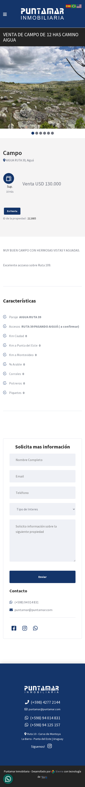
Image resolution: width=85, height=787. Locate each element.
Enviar (42, 577)
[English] (79, 6)
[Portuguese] (74, 6)
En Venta (12, 211)
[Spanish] (68, 6)
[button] (33, 133)
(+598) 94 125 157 (44, 724)
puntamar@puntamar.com (33, 610)
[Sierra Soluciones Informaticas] (44, 777)
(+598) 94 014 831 (26, 602)
